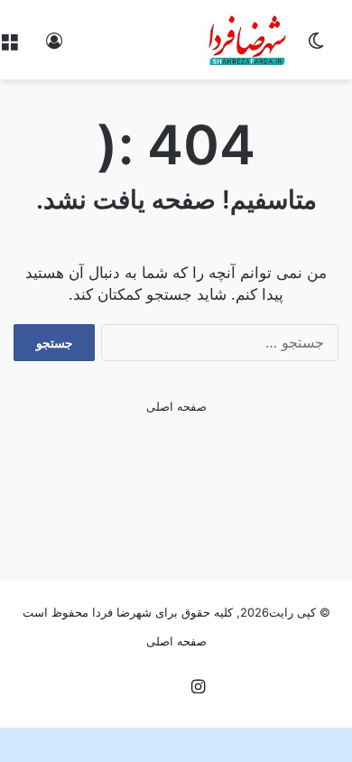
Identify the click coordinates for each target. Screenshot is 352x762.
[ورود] (54, 46)
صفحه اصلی (176, 406)
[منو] (9, 46)
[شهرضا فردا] (248, 40)
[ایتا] (154, 688)
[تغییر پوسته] (316, 46)
